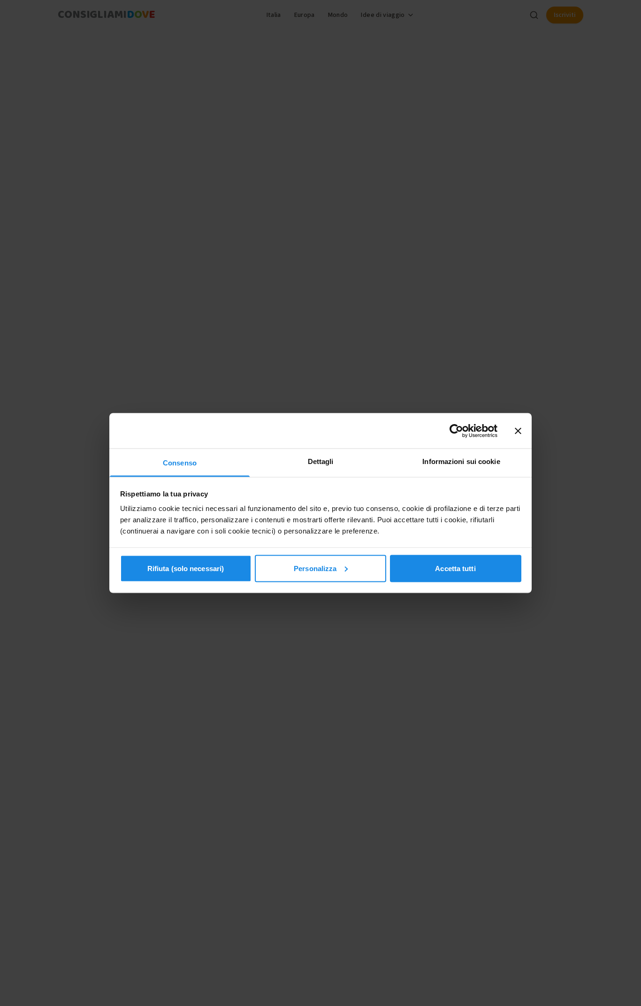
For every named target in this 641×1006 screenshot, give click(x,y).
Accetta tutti (455, 568)
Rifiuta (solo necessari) (185, 568)
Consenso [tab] (180, 463)
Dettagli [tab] (321, 461)
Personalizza (315, 568)
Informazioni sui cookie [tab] (461, 461)
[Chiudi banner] (518, 430)
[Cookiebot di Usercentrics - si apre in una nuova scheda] (456, 431)
